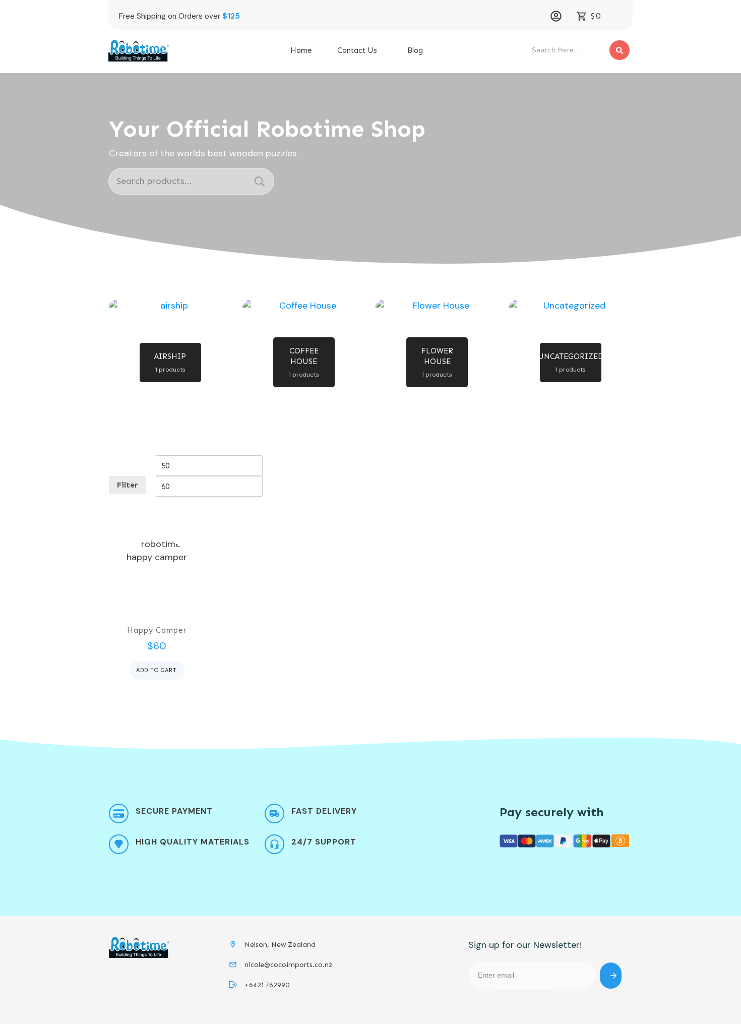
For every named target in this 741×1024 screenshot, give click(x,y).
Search (260, 181)
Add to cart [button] (156, 670)
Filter (127, 485)
